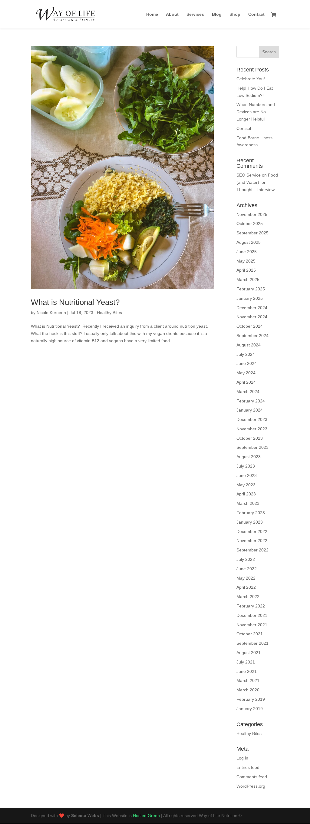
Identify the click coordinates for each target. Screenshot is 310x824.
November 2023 (251, 428)
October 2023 (249, 438)
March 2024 (247, 391)
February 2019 (250, 699)
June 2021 (246, 671)
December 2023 (251, 419)
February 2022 (250, 606)
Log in (242, 758)
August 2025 (248, 242)
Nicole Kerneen (51, 312)
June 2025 (246, 251)
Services (195, 14)
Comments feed (251, 776)
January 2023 (249, 522)
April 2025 (246, 270)
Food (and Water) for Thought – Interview (257, 182)
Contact (256, 14)
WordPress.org (250, 786)
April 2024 (246, 382)
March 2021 (247, 680)
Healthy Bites (109, 312)
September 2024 (252, 335)
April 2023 (246, 493)
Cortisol (243, 128)
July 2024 (245, 354)
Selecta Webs (85, 815)
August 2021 (248, 652)
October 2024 (249, 326)
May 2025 (246, 261)
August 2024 (248, 345)
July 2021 (245, 662)
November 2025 (251, 214)
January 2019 (249, 708)
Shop (234, 14)
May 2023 (246, 484)
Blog (217, 14)
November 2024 (251, 316)
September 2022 (252, 550)
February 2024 (250, 401)
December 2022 (251, 531)
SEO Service (248, 175)
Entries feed (247, 767)
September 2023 (252, 447)
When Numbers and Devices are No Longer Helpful (255, 111)
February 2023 (250, 512)
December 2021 (251, 615)
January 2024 (249, 410)
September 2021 (252, 643)
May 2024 (246, 372)
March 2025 (247, 279)
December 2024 (251, 307)
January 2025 (249, 298)
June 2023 (246, 475)
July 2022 (245, 559)
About (172, 14)
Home (152, 14)
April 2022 (246, 587)
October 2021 (249, 633)
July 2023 (245, 466)
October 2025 (249, 223)
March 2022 (247, 596)
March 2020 (247, 689)
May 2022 (246, 578)
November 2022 (251, 540)
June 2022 (246, 568)
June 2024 (246, 363)
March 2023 (247, 503)
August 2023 (248, 456)
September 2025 (252, 232)
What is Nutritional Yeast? (75, 302)
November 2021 (251, 624)
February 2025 (250, 288)
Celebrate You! (250, 78)
